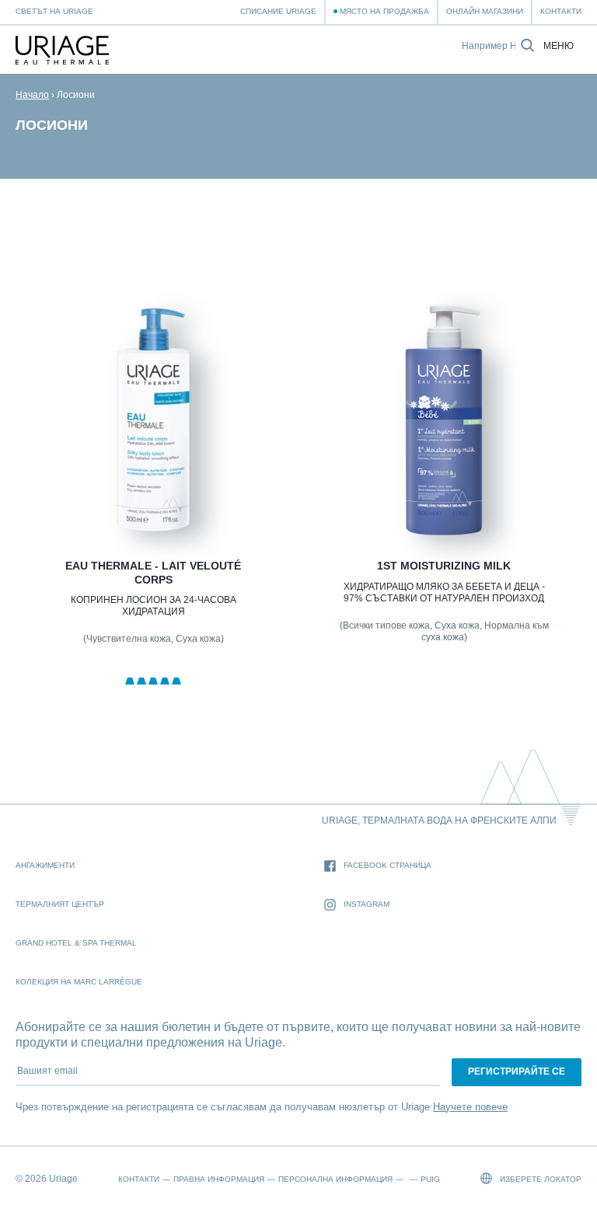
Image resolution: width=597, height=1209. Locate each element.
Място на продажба (384, 11)
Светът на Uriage (54, 11)
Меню (558, 46)
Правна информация (218, 1179)
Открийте (153, 498)
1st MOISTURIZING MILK (444, 565)
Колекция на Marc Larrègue (79, 981)
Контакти (560, 11)
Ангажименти (45, 865)
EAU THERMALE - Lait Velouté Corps (153, 572)
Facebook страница (387, 865)
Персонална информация (335, 1179)
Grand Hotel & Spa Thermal (76, 943)
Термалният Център (60, 904)
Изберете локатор (539, 1179)
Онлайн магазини (484, 11)
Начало (32, 94)
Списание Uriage (278, 11)
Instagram (366, 904)
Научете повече (470, 1107)
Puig (430, 1179)
